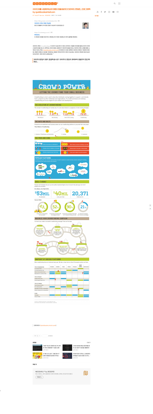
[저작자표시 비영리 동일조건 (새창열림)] (50, 335)
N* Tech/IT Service (38, 15)
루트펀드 (37, 35)
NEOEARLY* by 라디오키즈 (44, 372)
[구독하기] (150, 208)
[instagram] (109, 12)
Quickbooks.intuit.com (51, 50)
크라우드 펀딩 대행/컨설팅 (42, 23)
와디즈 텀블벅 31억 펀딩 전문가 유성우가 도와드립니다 (49, 25)
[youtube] (113, 12)
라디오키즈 (47, 15)
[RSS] (97, 12)
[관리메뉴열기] (150, 205)
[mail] (117, 12)
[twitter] (105, 12)
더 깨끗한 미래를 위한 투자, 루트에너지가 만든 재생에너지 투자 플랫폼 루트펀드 (55, 37)
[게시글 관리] (40, 336)
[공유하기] (38, 336)
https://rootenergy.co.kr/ (42, 32)
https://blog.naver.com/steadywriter (45, 21)
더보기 (88, 342)
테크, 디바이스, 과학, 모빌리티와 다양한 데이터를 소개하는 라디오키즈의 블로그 (54, 374)
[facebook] (101, 12)
